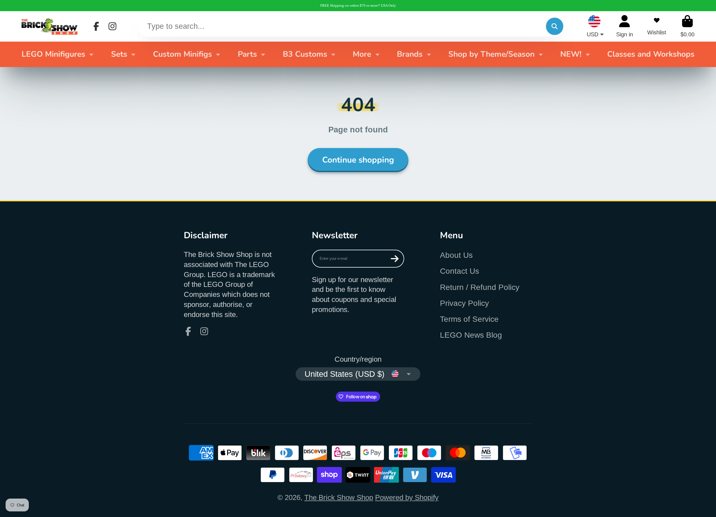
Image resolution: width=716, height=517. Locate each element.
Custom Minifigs (182, 54)
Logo (49, 26)
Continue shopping (358, 159)
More (362, 54)
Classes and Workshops (650, 54)
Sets (119, 54)
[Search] (554, 26)
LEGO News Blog (471, 335)
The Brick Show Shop (338, 497)
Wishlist (656, 26)
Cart (687, 26)
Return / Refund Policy (479, 287)
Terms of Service (469, 319)
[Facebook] (96, 26)
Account (624, 26)
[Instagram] (112, 26)
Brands (410, 54)
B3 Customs (305, 54)
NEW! (570, 54)
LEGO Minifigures (53, 54)
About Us (456, 255)
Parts (247, 54)
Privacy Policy (464, 303)
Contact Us (459, 271)
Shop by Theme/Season (491, 54)
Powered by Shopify (407, 497)
